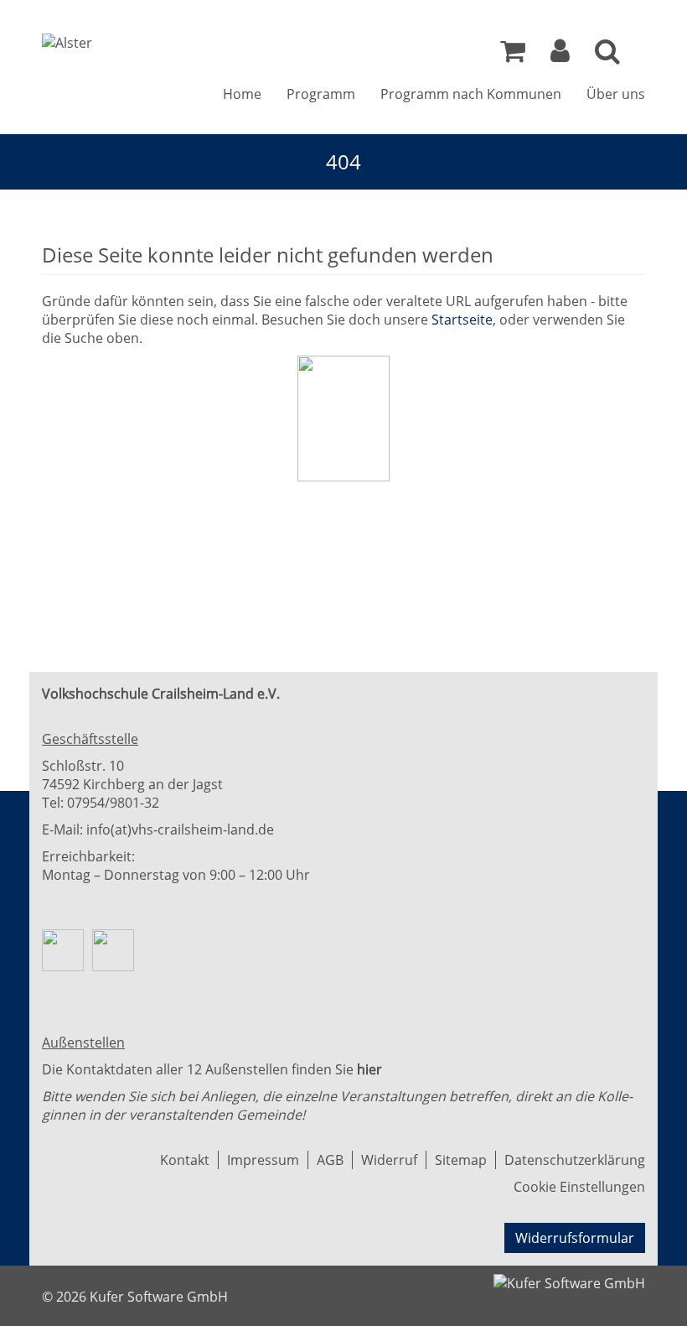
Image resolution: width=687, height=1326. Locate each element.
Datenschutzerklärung (574, 1160)
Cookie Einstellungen (579, 1187)
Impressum (263, 1160)
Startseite (462, 319)
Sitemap (461, 1160)
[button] (560, 55)
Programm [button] (321, 94)
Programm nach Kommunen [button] (470, 94)
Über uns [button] (615, 94)
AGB (330, 1160)
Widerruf (389, 1160)
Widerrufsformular (574, 1238)
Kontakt (184, 1160)
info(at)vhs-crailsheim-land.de (180, 829)
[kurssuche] (607, 55)
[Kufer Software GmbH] (569, 1278)
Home (242, 94)
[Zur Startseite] (67, 43)
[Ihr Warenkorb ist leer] (512, 55)
